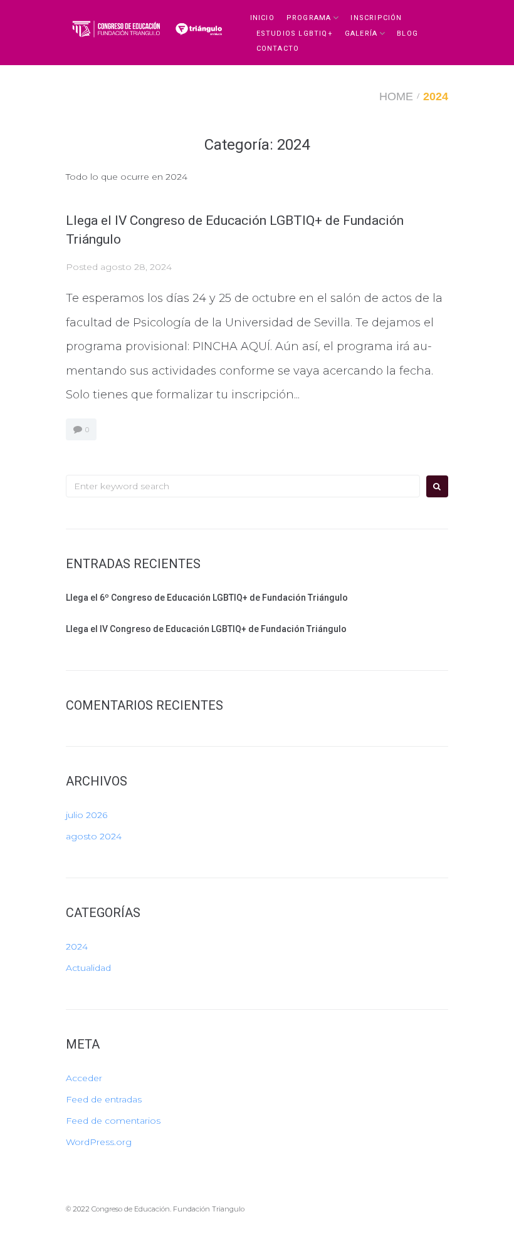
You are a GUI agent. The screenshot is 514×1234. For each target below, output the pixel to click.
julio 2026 (86, 815)
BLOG (407, 33)
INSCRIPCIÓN (376, 18)
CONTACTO (278, 48)
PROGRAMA (309, 18)
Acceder (84, 1078)
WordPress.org (99, 1142)
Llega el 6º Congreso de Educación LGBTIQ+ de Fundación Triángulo (207, 598)
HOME (396, 96)
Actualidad (88, 967)
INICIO (262, 18)
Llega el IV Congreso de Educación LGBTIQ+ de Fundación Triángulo (206, 629)
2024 (77, 946)
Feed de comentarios (113, 1120)
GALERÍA (361, 33)
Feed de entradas (104, 1099)
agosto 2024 (94, 836)
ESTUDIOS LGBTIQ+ (294, 33)
